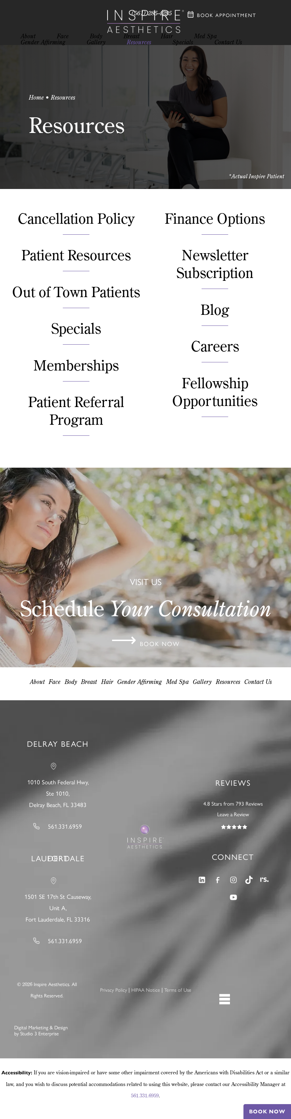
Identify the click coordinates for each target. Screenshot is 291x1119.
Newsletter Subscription (214, 264)
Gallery (202, 681)
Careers (215, 346)
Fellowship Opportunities (215, 392)
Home (36, 97)
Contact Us (258, 681)
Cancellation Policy (76, 218)
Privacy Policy (113, 990)
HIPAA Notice (145, 990)
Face (54, 681)
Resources (228, 681)
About (37, 681)
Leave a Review (233, 814)
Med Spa (177, 681)
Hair (107, 681)
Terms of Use (177, 990)
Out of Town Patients (76, 292)
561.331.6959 (145, 1095)
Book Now (267, 1111)
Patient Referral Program (76, 410)
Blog (215, 309)
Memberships (76, 365)
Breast (89, 681)
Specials (76, 328)
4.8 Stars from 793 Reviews (233, 804)
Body (71, 681)
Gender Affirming (139, 681)
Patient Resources (76, 255)
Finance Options (215, 218)
